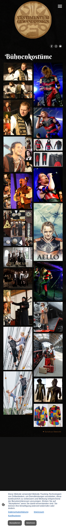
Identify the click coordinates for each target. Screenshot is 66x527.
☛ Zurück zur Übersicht (52, 431)
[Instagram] (56, 46)
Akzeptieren (14, 523)
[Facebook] (51, 46)
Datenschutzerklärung (18, 512)
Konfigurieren (14, 516)
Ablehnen (30, 523)
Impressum (39, 512)
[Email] (60, 46)
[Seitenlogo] (33, 20)
